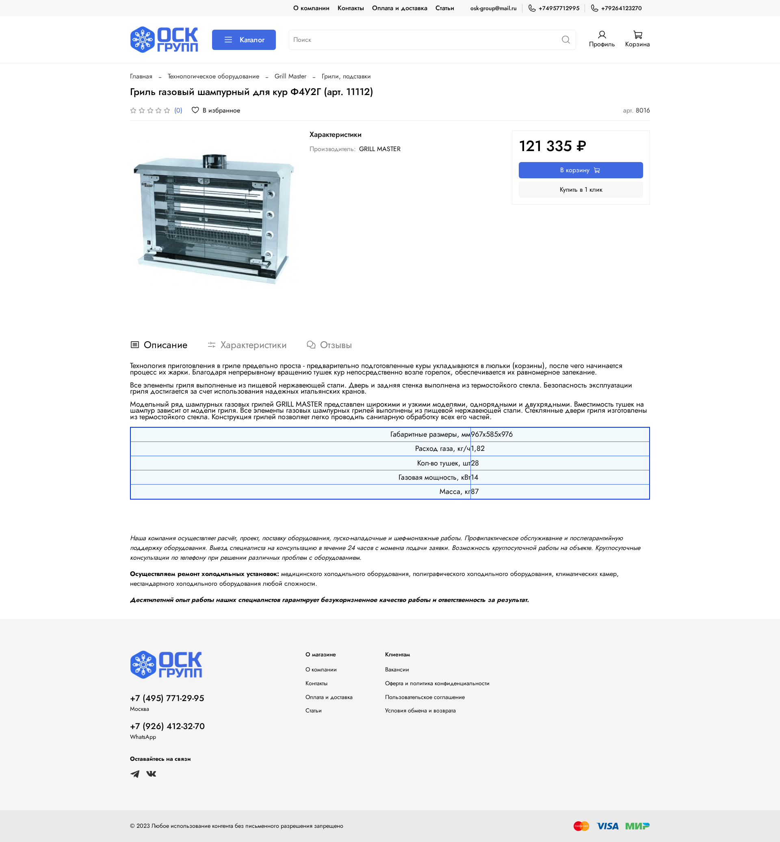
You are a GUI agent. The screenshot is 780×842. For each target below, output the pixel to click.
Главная (141, 76)
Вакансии (397, 669)
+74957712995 (559, 8)
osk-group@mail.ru (493, 8)
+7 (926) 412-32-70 (167, 726)
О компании (311, 8)
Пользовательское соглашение (425, 697)
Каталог (252, 40)
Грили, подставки (346, 76)
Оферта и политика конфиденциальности (437, 683)
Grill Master (290, 76)
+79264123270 (621, 8)
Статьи (445, 8)
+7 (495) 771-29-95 (167, 698)
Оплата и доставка (399, 8)
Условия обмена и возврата (420, 710)
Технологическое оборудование (213, 76)
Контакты (351, 8)
